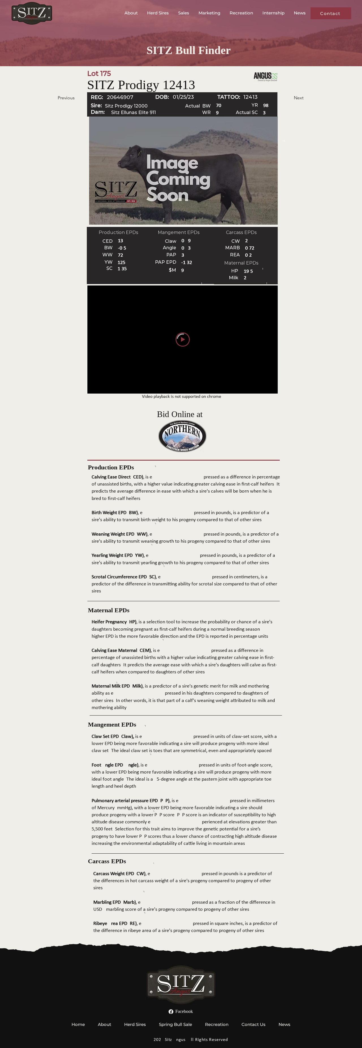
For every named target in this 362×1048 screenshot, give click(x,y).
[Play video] (183, 339)
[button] (131, 13)
